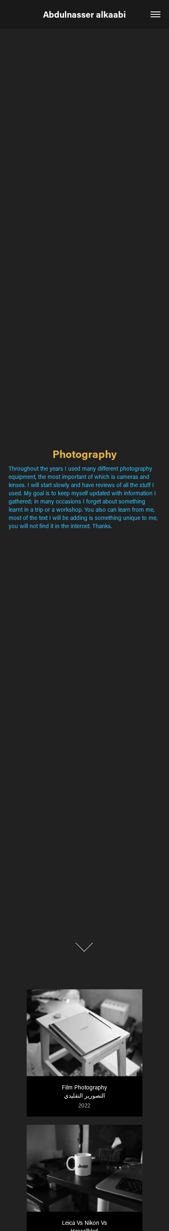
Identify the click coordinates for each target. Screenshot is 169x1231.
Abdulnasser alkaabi (84, 14)
